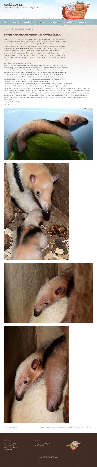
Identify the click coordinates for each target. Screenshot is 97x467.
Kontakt (82, 22)
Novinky (16, 22)
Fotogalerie (55, 22)
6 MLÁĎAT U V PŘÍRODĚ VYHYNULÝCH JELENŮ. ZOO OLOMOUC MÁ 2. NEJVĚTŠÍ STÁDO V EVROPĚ (65, 427)
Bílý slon (41, 22)
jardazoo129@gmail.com (46, 444)
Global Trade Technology (51, 457)
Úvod (6, 22)
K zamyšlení (69, 22)
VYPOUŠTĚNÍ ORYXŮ (11, 427)
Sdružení (28, 22)
